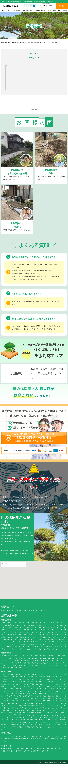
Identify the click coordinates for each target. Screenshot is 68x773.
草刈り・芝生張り (25, 10)
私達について (5, 10)
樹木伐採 (18, 10)
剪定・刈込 (12, 10)
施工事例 (52, 10)
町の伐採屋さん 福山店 (50, 762)
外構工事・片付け (45, 10)
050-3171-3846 (46, 5)
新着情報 (57, 10)
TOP (4, 748)
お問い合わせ (46, 751)
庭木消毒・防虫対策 (35, 10)
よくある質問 (63, 10)
